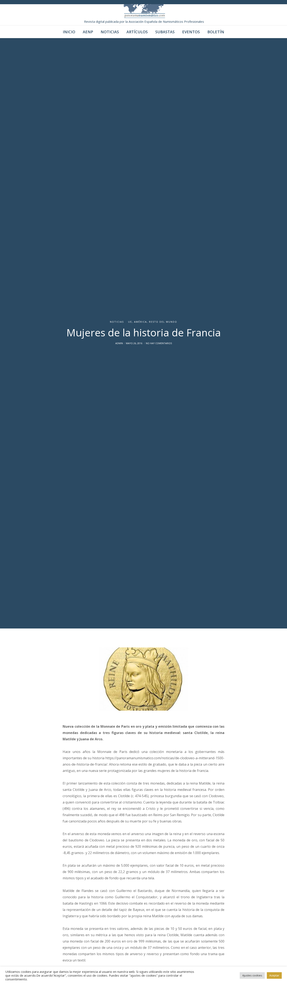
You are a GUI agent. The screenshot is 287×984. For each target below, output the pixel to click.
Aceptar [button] (274, 975)
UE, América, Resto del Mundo (152, 321)
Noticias (117, 321)
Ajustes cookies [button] (252, 975)
